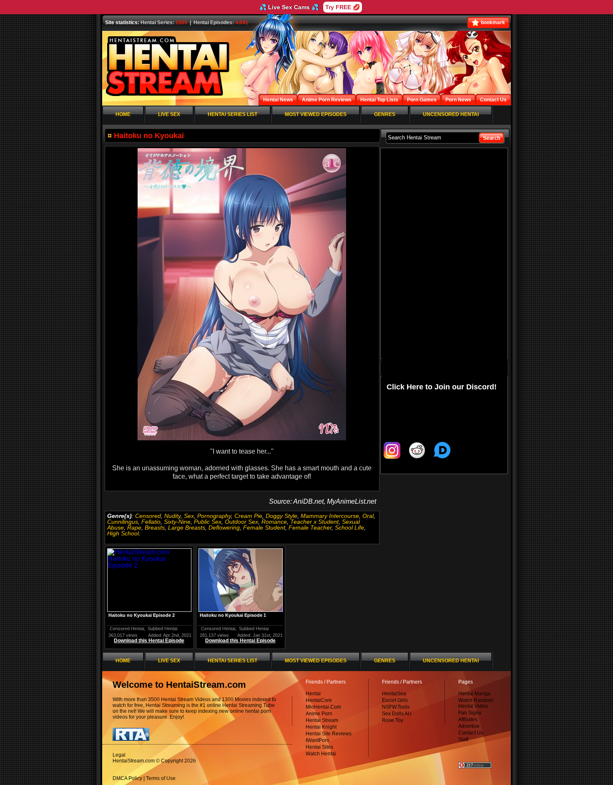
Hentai (313, 694)
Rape (134, 527)
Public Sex (207, 521)
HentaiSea (394, 694)
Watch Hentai (321, 754)
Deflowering (224, 527)
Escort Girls (395, 700)
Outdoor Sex (241, 521)
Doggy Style (281, 515)
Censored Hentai (127, 628)
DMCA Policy (127, 778)
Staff (463, 739)
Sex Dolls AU (397, 714)
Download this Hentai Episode (149, 641)
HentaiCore (319, 700)
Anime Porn (319, 714)
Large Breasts (186, 527)
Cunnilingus (122, 521)
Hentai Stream (322, 720)
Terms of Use (161, 778)
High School (123, 533)
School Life (349, 527)
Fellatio (151, 521)
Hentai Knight (321, 727)
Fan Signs (469, 713)
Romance (274, 521)
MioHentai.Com (323, 707)
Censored (148, 515)
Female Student (264, 527)
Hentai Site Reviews (329, 734)
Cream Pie (248, 515)
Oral (368, 515)
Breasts (155, 527)
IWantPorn (317, 740)
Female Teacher (310, 527)
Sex (189, 515)
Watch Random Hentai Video (475, 703)
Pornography (214, 515)
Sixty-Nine (177, 521)
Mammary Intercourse (330, 515)
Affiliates (467, 719)
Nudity (172, 515)
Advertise (469, 726)
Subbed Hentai (162, 628)
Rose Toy (392, 720)
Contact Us (470, 733)
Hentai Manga (474, 694)
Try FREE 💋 (342, 7)
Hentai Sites (319, 747)
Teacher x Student (314, 521)
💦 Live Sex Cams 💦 (289, 7)
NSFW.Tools (396, 707)
